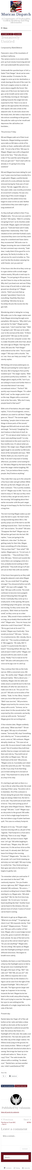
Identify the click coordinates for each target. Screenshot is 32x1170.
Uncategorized (8, 1086)
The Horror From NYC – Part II (8, 1121)
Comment (25, 1149)
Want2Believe (21, 1086)
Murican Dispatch (16, 14)
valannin (18, 34)
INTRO (27, 1120)
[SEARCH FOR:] (16, 1157)
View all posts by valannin (10, 1112)
